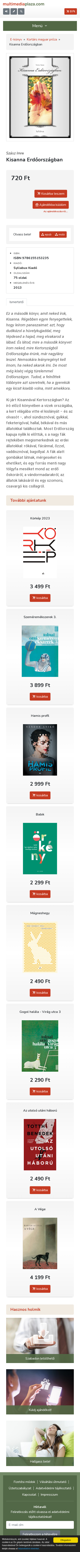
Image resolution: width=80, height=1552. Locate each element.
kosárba (42, 598)
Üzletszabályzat (20, 1488)
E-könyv (16, 39)
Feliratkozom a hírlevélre (40, 1534)
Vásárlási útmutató (53, 1482)
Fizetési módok (24, 1482)
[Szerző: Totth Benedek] (40, 1145)
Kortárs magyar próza (42, 39)
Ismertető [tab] (16, 302)
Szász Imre (15, 153)
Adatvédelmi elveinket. (29, 1548)
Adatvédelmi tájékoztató (53, 1488)
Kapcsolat (29, 1494)
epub (47, 234)
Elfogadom (66, 1540)
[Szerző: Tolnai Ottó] (40, 651)
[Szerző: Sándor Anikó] (40, 750)
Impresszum (49, 1494)
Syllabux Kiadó (25, 268)
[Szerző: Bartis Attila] (40, 1243)
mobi (61, 234)
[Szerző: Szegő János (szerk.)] (40, 553)
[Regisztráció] (13, 11)
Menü (38, 26)
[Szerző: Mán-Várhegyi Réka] (40, 947)
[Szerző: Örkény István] (40, 849)
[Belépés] (6, 11)
